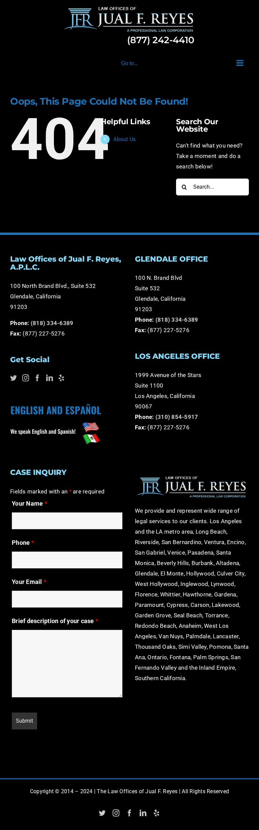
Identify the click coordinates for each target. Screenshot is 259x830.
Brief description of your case (55, 620)
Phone (23, 542)
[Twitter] (13, 378)
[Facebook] (37, 378)
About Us (124, 139)
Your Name (29, 503)
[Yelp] (61, 378)
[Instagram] (25, 378)
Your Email (29, 581)
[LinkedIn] (49, 378)
